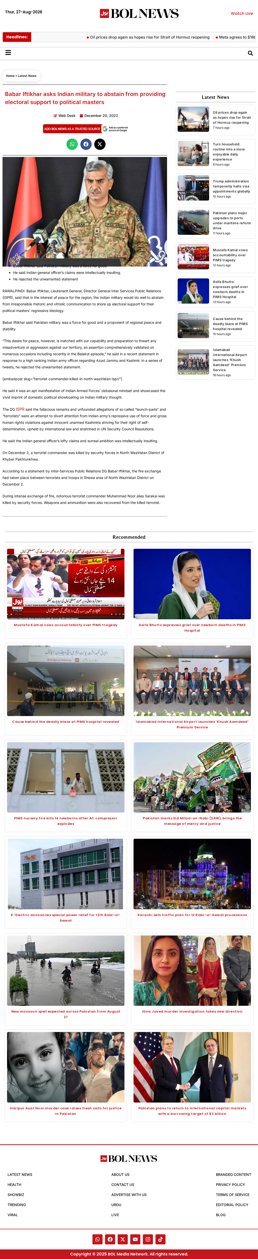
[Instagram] (148, 1239)
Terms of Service (232, 1194)
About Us (120, 1174)
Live (115, 1215)
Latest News (27, 76)
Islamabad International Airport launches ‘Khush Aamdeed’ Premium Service (230, 360)
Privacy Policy (230, 1184)
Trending (17, 1205)
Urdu (116, 1205)
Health (14, 1184)
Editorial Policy (232, 1205)
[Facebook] (110, 1239)
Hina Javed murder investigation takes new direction (192, 1011)
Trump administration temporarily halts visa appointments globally (231, 186)
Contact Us (122, 1184)
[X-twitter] (123, 1239)
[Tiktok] (160, 1239)
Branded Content (233, 1174)
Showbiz (16, 1194)
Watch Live (242, 13)
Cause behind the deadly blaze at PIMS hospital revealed (230, 324)
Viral (13, 1215)
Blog (220, 1215)
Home (10, 76)
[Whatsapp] (97, 1239)
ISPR (20, 409)
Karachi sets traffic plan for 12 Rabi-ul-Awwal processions (192, 915)
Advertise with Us (129, 1194)
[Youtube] (135, 1239)
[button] (72, 144)
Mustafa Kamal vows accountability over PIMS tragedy (230, 255)
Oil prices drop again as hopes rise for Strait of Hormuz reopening (127, 37)
